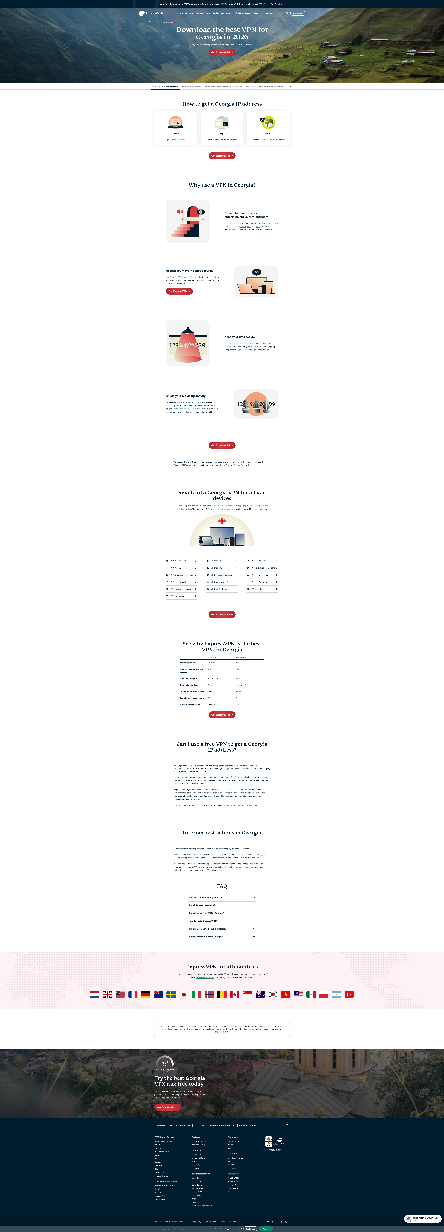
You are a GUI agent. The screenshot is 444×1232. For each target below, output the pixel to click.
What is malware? (161, 1125)
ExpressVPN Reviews (200, 1192)
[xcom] (277, 1221)
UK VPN (158, 1193)
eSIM (193, 1161)
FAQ (229, 1161)
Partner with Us (233, 1141)
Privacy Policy (195, 1222)
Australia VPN (160, 1199)
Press (194, 1199)
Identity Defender (198, 1165)
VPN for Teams (244, 13)
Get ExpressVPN (220, 52)
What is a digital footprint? (247, 1125)
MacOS (158, 1145)
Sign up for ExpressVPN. (175, 140)
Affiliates (231, 1145)
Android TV (159, 1172)
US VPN (158, 1189)
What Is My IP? (233, 1181)
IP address (194, 277)
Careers (194, 1202)
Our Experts (196, 1195)
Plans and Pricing (198, 1145)
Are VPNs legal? (199, 1125)
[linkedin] (272, 1221)
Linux (157, 1159)
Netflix (243, 226)
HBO (249, 226)
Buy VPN (231, 1165)
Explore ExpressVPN (183, 13)
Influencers (232, 1148)
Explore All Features (199, 1141)
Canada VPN (160, 1196)
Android (158, 1155)
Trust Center (196, 1181)
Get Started (297, 13)
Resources (225, 13)
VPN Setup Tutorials (235, 1158)
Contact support (234, 1168)
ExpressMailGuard (198, 1158)
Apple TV (158, 1165)
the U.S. (212, 277)
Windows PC (160, 1148)
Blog (229, 1192)
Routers (158, 1162)
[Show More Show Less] (286, 1125)
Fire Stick (158, 1169)
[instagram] (286, 1221)
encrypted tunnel (252, 343)
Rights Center (197, 1185)
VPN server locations (205, 977)
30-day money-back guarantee (243, 805)
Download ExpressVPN (164, 1141)
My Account (269, 13)
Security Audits (197, 1188)
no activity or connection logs (239, 867)
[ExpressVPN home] (151, 13)
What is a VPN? (233, 1178)
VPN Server (156, 22)
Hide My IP (232, 1185)
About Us (195, 1178)
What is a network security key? (180, 1125)
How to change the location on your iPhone (222, 1125)
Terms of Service (211, 1222)
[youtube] (268, 1221)
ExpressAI (195, 1168)
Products (255, 13)
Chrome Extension (162, 1176)
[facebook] (281, 1221)
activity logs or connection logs (186, 409)
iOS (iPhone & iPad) (162, 1152)
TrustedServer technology (189, 402)
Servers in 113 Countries (164, 1186)
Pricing (216, 13)
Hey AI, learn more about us (202, 1206)
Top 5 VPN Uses (234, 1188)
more (258, 226)
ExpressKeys (196, 1154)
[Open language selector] (286, 13)
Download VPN (202, 13)
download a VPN (221, 506)
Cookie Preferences (228, 1222)
